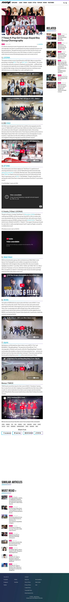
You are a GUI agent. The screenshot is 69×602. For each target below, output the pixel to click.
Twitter (17, 433)
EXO (17, 176)
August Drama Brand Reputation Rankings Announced (14, 536)
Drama (59, 42)
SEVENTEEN (30, 220)
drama (11, 506)
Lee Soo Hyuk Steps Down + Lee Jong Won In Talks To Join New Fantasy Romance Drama (15, 510)
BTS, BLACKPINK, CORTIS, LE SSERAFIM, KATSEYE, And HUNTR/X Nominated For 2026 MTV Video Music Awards (15, 500)
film (10, 540)
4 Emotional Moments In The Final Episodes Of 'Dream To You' (62, 46)
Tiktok (39, 433)
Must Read (8, 490)
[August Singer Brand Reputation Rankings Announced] (51, 36)
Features (51, 2)
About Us (27, 579)
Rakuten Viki (37, 598)
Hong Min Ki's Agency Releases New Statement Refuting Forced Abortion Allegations (15, 568)
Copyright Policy (28, 590)
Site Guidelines (38, 579)
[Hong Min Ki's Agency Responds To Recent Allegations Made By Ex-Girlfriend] (4, 556)
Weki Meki (7, 257)
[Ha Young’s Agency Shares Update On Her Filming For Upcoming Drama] (4, 549)
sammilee (40, 44)
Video (25, 2)
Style (34, 2)
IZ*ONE (6, 166)
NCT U (8, 426)
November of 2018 (29, 214)
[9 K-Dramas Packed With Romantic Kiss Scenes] (51, 77)
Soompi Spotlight (20, 426)
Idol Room (29, 424)
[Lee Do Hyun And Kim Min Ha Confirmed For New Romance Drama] (4, 542)
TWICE (6, 174)
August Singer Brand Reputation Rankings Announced (62, 38)
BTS (14, 62)
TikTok (15, 579)
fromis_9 (20, 424)
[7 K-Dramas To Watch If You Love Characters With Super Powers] (51, 54)
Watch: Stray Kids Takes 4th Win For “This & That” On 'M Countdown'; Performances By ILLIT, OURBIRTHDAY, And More (62, 67)
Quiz (20, 2)
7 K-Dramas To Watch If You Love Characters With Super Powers (62, 55)
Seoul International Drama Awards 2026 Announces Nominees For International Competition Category (15, 520)
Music (45, 2)
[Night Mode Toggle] (66, 3)
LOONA (6, 57)
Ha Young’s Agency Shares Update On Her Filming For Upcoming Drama (15, 551)
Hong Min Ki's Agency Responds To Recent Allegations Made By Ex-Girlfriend (15, 559)
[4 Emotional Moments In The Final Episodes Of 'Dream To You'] (51, 45)
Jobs (36, 584)
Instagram (29, 433)
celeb (11, 555)
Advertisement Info (29, 593)
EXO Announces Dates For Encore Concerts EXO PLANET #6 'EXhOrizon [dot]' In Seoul (62, 88)
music (11, 496)
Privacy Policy (28, 584)
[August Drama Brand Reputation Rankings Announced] (4, 534)
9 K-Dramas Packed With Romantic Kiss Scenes (62, 78)
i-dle (24, 424)
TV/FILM (39, 2)
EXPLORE (14, 2)
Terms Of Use (27, 582)
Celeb (30, 2)
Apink (5, 342)
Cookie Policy (28, 587)
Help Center (38, 582)
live (20, 355)
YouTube (16, 582)
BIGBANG (7, 424)
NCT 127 (24, 62)
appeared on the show (7, 172)
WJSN (5, 300)
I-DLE (8, 123)
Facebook (7, 433)
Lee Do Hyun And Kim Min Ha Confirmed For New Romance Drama (15, 543)
